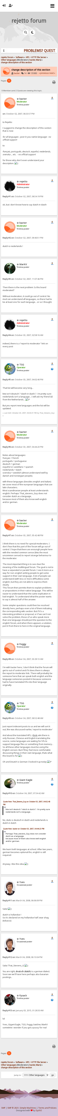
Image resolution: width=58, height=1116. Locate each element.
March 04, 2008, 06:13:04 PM (22, 957)
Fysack (23, 995)
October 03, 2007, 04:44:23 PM (23, 447)
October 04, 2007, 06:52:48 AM (23, 718)
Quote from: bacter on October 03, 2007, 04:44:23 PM (23, 829)
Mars (38, 59)
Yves (22, 882)
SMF (3, 1107)
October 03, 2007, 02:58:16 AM (23, 335)
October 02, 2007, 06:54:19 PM (23, 196)
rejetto (23, 181)
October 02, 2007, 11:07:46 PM (23, 279)
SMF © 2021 (13, 1107)
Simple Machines (28, 1107)
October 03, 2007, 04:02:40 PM (23, 379)
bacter (32, 59)
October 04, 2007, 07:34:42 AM (23, 793)
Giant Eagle (25, 779)
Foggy (22, 644)
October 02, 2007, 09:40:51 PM (23, 237)
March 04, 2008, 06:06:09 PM (22, 900)
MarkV (23, 264)
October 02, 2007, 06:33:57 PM (18, 113)
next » (52, 73)
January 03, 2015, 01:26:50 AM (23, 1010)
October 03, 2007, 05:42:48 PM (23, 535)
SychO (39, 1110)
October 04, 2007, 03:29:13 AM (23, 659)
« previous (44, 73)
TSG (21, 364)
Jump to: (17, 1075)
